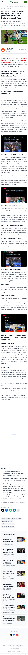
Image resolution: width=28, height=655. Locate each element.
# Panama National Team (8, 524)
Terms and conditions (9, 642)
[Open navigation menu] (2, 2)
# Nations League (16, 518)
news (7, 6)
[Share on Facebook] (6, 510)
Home (2, 6)
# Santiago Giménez (7, 521)
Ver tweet (14, 434)
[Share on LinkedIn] (14, 510)
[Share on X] (2, 510)
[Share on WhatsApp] (10, 510)
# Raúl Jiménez (6, 518)
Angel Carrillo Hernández (9, 49)
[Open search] (25, 2)
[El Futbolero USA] (14, 2)
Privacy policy (20, 642)
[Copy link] (18, 510)
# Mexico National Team (8, 526)
